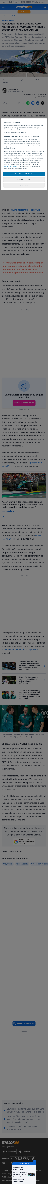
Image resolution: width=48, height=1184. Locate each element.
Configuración (24, 179)
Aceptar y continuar (24, 174)
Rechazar (24, 185)
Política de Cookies (10, 166)
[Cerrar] (34, 1161)
